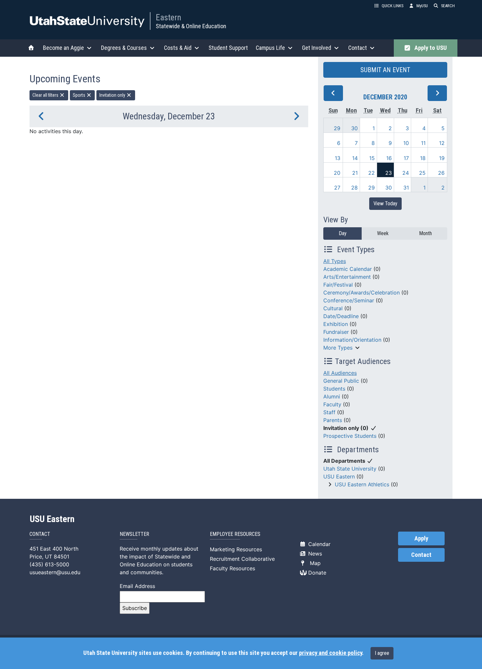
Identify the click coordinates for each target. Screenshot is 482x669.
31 (406, 187)
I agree (382, 653)
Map (314, 563)
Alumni (331, 396)
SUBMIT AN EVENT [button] (385, 70)
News (314, 553)
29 (337, 128)
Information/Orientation (352, 339)
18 (423, 158)
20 (337, 173)
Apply (421, 538)
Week (383, 233)
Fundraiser (336, 332)
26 (441, 173)
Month (425, 233)
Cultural (333, 308)
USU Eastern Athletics (362, 484)
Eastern (168, 17)
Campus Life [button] (270, 47)
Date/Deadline (341, 316)
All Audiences (340, 373)
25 (422, 173)
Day (343, 233)
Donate (316, 572)
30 (354, 128)
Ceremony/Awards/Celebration (361, 292)
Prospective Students (349, 436)
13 (337, 158)
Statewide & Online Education (191, 26)
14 (355, 158)
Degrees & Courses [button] (124, 47)
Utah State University (349, 468)
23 (388, 173)
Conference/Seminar (348, 300)
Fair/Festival (338, 284)
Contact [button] (357, 47)
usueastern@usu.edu (55, 572)
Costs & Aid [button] (177, 47)
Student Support (228, 47)
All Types (334, 261)
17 (406, 158)
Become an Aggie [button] (63, 47)
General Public (341, 380)
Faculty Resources (232, 568)
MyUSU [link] (422, 5)
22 (371, 173)
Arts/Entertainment (347, 277)
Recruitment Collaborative (242, 559)
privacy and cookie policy (330, 653)
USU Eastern (339, 476)
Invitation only (112, 95)
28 (354, 187)
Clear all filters (45, 95)
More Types (337, 347)
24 (405, 173)
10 (406, 143)
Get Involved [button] (316, 47)
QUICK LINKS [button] (392, 5)
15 (372, 158)
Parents (332, 420)
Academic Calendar (347, 269)
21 (355, 173)
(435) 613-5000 (49, 564)
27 (337, 187)
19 (442, 158)
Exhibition (335, 324)
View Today (385, 203)
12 (442, 143)
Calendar (319, 544)
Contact (421, 554)
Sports (79, 95)
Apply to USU (429, 47)
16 (389, 158)
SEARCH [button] (448, 5)
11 (423, 143)
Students (334, 388)
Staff (329, 412)
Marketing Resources (236, 549)
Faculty (332, 404)
